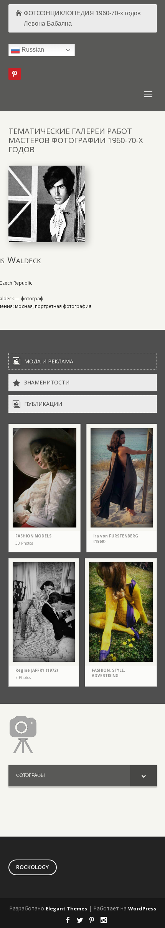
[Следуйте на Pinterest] (14, 74)
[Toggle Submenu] (143, 775)
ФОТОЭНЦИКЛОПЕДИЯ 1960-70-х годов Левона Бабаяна (82, 18)
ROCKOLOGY (32, 867)
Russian (32, 50)
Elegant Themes (66, 908)
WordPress (142, 908)
